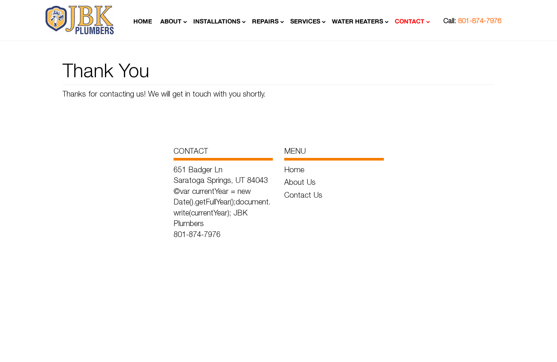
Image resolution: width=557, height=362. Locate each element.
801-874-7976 (479, 21)
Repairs (265, 21)
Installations (216, 21)
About (170, 21)
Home (142, 21)
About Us (300, 182)
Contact (409, 21)
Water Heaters (357, 21)
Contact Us (303, 194)
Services (305, 21)
